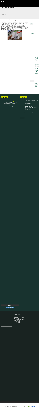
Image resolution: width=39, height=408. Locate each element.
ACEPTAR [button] (28, 406)
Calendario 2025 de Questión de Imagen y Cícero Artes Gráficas (37, 83)
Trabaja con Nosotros (30, 325)
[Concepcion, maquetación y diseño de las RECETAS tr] (3, 257)
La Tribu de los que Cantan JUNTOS (31, 117)
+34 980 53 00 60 (17, 320)
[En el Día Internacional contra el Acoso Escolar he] (3, 179)
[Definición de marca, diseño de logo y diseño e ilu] (16, 190)
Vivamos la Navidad (28, 106)
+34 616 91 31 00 (17, 321)
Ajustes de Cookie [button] (22, 406)
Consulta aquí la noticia (10, 29)
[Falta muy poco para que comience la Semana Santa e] (10, 265)
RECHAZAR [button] (32, 406)
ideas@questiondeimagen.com (19, 319)
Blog (27, 324)
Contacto (28, 326)
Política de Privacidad (15, 406)
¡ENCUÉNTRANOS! (17, 314)
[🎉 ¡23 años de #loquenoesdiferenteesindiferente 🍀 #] (10, 191)
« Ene (31, 48)
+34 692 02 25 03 (17, 322)
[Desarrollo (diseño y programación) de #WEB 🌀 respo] (3, 129)
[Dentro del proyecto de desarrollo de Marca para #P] (16, 132)
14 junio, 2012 (3, 14)
